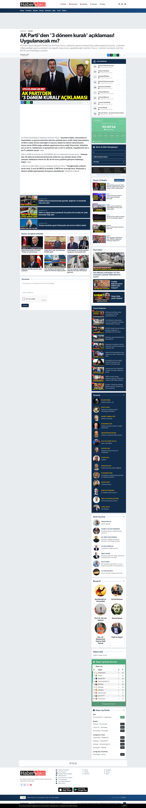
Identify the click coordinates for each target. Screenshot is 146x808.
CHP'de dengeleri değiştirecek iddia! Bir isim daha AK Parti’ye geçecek (77, 270)
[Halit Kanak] (96, 564)
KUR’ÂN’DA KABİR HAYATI (109, 548)
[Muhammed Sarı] (96, 425)
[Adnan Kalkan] (96, 467)
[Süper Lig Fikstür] (124, 710)
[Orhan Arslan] (96, 522)
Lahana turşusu (106, 484)
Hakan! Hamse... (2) (107, 402)
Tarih (58, 10)
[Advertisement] (55, 117)
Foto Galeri (74, 4)
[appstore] (65, 789)
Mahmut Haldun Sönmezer (110, 529)
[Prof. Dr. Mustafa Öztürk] (96, 499)
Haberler (23, 31)
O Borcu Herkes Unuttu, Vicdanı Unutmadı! (111, 427)
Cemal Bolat (105, 507)
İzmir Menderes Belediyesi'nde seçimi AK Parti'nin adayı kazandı (55, 269)
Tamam (124, 805)
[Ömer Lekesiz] (96, 555)
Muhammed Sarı (106, 423)
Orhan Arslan (106, 521)
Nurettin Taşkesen (107, 490)
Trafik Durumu (62, 775)
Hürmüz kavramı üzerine (109, 501)
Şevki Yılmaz (105, 407)
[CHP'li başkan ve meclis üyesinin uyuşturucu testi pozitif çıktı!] (78, 242)
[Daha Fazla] (117, 55)
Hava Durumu (62, 772)
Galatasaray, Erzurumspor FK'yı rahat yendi (48, 803)
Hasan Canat (105, 482)
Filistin (64, 4)
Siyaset (35, 10)
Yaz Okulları (105, 509)
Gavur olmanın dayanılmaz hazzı (111, 573)
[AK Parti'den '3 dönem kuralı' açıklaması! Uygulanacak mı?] (55, 79)
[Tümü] (124, 395)
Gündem (29, 10)
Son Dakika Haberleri (64, 781)
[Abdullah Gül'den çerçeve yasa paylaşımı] (32, 261)
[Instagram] (27, 784)
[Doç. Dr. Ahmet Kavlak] (96, 442)
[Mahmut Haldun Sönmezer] (96, 531)
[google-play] (80, 789)
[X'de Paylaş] (111, 55)
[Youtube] (30, 784)
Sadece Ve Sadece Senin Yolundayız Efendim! (109, 410)
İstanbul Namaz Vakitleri (65, 773)
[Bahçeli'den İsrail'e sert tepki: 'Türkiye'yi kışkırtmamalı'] (32, 242)
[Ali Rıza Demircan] (96, 547)
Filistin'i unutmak (106, 418)
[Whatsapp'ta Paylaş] (114, 55)
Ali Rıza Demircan (107, 546)
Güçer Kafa (105, 457)
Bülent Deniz (105, 400)
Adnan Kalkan (106, 465)
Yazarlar (94, 4)
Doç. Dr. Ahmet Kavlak (109, 441)
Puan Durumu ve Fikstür (65, 777)
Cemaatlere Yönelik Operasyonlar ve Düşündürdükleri (112, 476)
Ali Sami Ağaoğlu (107, 571)
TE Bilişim (123, 797)
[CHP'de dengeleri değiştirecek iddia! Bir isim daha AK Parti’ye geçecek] (78, 261)
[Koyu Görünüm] (122, 4)
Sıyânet (103, 460)
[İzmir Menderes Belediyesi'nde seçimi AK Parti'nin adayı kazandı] (55, 261)
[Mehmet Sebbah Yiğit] (96, 417)
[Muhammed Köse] (96, 475)
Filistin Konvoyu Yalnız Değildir (111, 468)
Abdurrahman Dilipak (108, 433)
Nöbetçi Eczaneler (63, 770)
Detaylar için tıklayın (108, 704)
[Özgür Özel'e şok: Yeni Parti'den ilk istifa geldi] (55, 242)
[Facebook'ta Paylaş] (108, 55)
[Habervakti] (33, 4)
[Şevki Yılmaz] (96, 409)
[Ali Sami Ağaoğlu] (96, 572)
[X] (24, 784)
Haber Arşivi (61, 783)
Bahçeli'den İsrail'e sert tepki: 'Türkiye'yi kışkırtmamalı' (31, 251)
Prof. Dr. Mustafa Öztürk (110, 498)
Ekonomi (48, 10)
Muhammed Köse (106, 473)
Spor (54, 10)
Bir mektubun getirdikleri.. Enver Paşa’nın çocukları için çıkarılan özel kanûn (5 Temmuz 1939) (112, 565)
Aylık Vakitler (97, 141)
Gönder (25, 305)
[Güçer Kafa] (96, 458)
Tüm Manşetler (62, 779)
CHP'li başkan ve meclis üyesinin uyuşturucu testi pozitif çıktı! (78, 251)
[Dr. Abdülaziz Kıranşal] (96, 539)
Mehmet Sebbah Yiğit (108, 416)
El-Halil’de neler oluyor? (109, 492)
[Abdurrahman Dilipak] (96, 434)
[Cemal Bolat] (96, 508)
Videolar (84, 4)
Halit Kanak (105, 561)
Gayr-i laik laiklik (106, 443)
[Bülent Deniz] (96, 401)
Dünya (41, 10)
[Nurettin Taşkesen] (96, 491)
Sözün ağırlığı (105, 524)
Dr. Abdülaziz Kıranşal (109, 537)
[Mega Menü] (125, 4)
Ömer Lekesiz (105, 553)
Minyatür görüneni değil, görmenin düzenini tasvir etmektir (112, 556)
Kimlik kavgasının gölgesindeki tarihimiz (111, 532)
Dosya (103, 4)
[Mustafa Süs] (96, 450)
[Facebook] (21, 784)
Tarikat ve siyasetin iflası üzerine (111, 435)
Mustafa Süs (105, 448)
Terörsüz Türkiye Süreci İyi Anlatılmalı (109, 451)
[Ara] (119, 4)
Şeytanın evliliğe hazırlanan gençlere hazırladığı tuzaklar (110, 540)
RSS (23, 797)
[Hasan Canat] (96, 483)
